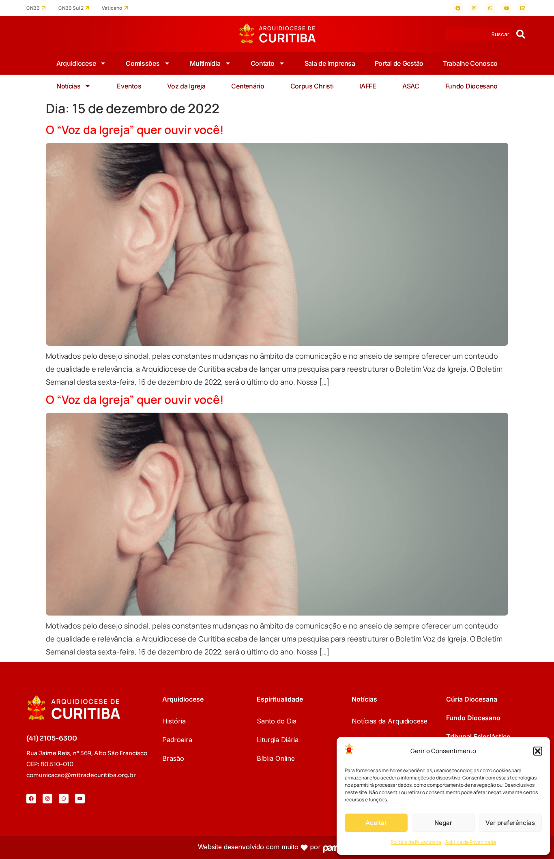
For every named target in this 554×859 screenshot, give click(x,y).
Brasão (173, 758)
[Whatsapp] (490, 8)
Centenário (247, 86)
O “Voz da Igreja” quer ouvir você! (135, 129)
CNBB (33, 8)
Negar (443, 823)
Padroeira (177, 740)
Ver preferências (510, 823)
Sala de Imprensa (330, 63)
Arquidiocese (76, 63)
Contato (263, 63)
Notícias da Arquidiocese (389, 721)
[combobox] (479, 34)
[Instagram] (474, 8)
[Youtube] (506, 8)
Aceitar (376, 823)
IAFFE (367, 86)
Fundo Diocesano (471, 86)
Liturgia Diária (277, 740)
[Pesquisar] (520, 34)
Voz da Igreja (186, 86)
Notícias (68, 86)
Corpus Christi (312, 86)
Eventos (129, 86)
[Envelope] (523, 8)
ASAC (410, 86)
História (174, 721)
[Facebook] (458, 8)
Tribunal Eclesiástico (478, 736)
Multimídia (205, 63)
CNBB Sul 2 (71, 8)
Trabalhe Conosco (470, 63)
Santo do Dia (276, 721)
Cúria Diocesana (471, 699)
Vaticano (112, 8)
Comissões (142, 63)
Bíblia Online (276, 758)
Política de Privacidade (416, 842)
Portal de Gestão (399, 63)
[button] (538, 751)
